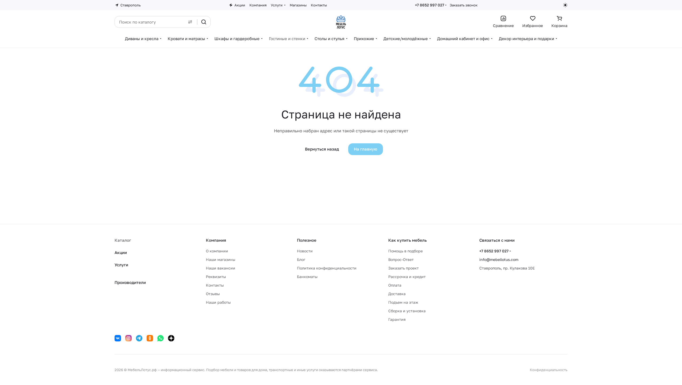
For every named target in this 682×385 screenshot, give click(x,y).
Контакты (215, 285)
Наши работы (218, 302)
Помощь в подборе (405, 251)
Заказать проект (403, 268)
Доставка (397, 293)
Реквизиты (216, 276)
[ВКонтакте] (118, 338)
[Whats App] (160, 338)
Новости (305, 251)
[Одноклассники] (150, 338)
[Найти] (203, 22)
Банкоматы (307, 276)
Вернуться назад (322, 149)
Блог (301, 259)
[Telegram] (139, 338)
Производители (130, 282)
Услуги (121, 264)
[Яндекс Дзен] (171, 338)
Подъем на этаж (403, 302)
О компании (217, 251)
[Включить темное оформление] (565, 5)
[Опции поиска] (190, 22)
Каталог (123, 240)
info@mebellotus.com (498, 259)
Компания (216, 240)
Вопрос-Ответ (401, 259)
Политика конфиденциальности (326, 268)
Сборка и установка (407, 311)
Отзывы (213, 293)
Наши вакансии (220, 268)
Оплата (394, 285)
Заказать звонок (463, 5)
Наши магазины (220, 259)
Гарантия (397, 319)
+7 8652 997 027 (429, 5)
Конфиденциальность (548, 370)
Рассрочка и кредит (407, 276)
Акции (121, 252)
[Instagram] (128, 338)
